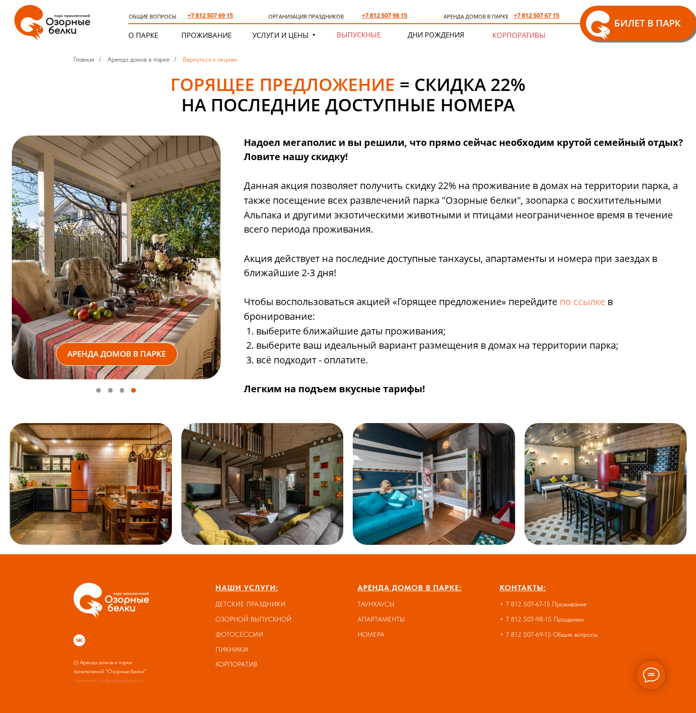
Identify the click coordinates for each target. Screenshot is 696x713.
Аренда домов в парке (138, 59)
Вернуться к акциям (210, 59)
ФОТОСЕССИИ (239, 634)
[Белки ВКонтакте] (79, 640)
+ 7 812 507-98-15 (526, 619)
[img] (54, 21)
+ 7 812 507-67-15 (525, 604)
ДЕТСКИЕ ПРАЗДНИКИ (250, 604)
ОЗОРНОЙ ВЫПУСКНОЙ (253, 619)
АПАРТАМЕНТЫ (381, 619)
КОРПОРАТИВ (236, 664)
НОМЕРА (370, 634)
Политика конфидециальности (108, 680)
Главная (83, 59)
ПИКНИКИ (231, 649)
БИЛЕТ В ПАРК (647, 23)
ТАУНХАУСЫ (375, 604)
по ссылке (582, 301)
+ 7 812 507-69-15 (525, 634)
